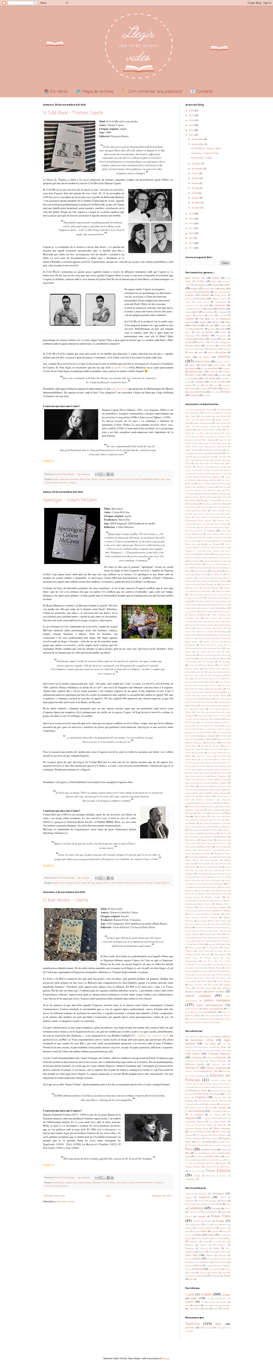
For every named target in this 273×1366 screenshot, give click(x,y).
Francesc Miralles (211, 587)
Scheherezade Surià (212, 934)
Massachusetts (219, 1244)
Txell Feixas (208, 961)
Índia (191, 1279)
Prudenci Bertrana (203, 900)
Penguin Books (146, 479)
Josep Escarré (202, 715)
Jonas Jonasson (207, 702)
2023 (191, 125)
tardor (198, 385)
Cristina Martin (202, 537)
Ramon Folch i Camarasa (152, 1182)
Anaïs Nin (223, 440)
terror (215, 385)
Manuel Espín (190, 779)
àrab (224, 1308)
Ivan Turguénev (191, 661)
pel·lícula (135, 479)
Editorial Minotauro (219, 1090)
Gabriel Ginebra (191, 604)
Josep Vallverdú (214, 726)
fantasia (215, 322)
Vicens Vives (195, 1171)
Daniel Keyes (190, 544)
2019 (191, 218)
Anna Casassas (214, 453)
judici (224, 339)
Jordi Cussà (199, 709)
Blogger (165, 1358)
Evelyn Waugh (204, 578)
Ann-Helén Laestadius (212, 449)
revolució (223, 375)
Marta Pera (131, 882)
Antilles (223, 1197)
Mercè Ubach (212, 829)
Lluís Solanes (200, 766)
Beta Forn (202, 490)
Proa (188, 1148)
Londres (226, 1238)
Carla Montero (207, 504)
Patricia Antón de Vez (218, 877)
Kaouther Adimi (191, 739)
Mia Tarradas (190, 836)
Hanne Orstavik (191, 635)
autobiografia (203, 291)
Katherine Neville (223, 739)
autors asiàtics (216, 991)
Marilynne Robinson (206, 803)
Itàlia (198, 1234)
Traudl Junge (191, 958)
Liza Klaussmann (215, 762)
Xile (196, 1276)
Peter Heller (206, 894)
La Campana (196, 1114)
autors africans (195, 991)
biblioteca (189, 298)
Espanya (201, 1216)
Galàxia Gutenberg (192, 1104)
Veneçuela (203, 1272)
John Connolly (221, 699)
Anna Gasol (197, 456)
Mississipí (189, 1248)
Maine (224, 1241)
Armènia (201, 1200)
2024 (191, 120)
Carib (228, 1204)
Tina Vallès (218, 951)
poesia (204, 364)
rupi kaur (226, 1012)
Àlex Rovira (224, 1015)
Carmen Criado (214, 514)
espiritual (189, 318)
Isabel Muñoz (221, 655)
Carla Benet (193, 503)
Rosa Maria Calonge (219, 921)
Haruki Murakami (205, 638)
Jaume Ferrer (225, 672)
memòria (223, 345)
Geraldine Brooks (207, 611)
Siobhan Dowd (200, 941)
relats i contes (195, 374)
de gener (196, 207)
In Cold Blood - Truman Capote (73, 113)
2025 (191, 115)
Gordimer (192, 625)
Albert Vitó (190, 426)
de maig (196, 187)
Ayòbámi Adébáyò (209, 480)
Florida (208, 1221)
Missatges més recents (54, 1195)
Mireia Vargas (206, 843)
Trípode (223, 1163)
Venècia (213, 1272)
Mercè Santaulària (196, 830)
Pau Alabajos (197, 884)
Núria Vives (204, 867)
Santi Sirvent (215, 927)
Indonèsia (223, 1228)
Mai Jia (203, 776)
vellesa (227, 391)
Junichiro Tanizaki (207, 735)
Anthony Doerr (203, 466)
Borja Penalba (208, 497)
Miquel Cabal (207, 840)
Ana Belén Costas (202, 436)
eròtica (211, 315)
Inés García (201, 651)
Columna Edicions (219, 1053)
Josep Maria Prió (207, 722)
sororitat (221, 381)
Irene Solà (215, 651)
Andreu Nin (207, 443)
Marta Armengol (195, 809)
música (211, 352)
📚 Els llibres (56, 91)
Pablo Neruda (201, 877)
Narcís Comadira (211, 860)
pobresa (192, 365)
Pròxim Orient (220, 1262)
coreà (216, 1298)
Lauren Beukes (191, 759)
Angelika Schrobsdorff (217, 446)
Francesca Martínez (196, 594)
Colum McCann (88, 882)
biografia (201, 298)
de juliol (196, 178)
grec (202, 1302)
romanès (191, 1308)
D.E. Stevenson (191, 541)
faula (228, 322)
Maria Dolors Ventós (217, 793)
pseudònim (211, 1011)
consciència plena (192, 305)
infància (189, 338)
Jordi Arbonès (205, 705)
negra (187, 356)
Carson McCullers (202, 517)
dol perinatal (208, 312)
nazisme (222, 352)
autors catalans (198, 995)
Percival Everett (191, 894)
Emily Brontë (216, 567)
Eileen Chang (193, 561)
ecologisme (222, 312)
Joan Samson (200, 692)
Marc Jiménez (220, 782)
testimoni (192, 388)
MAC (218, 1324)
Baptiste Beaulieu (205, 483)
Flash (225, 1101)
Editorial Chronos (211, 1084)
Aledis (196, 1036)
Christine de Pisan (202, 524)
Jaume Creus (212, 672)
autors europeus (66, 882)
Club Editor (192, 1053)
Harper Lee (189, 638)
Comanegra (196, 1057)
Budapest (207, 1204)
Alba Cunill (190, 416)
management (224, 342)
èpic (205, 395)
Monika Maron (191, 850)
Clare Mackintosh (207, 527)
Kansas (95, 479)
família (202, 322)
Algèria (188, 1197)
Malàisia (203, 1245)
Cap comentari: (84, 474)
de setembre (197, 168)
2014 (191, 242)
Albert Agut (190, 419)
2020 (191, 213)
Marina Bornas (223, 803)
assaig (222, 288)
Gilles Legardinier (219, 614)
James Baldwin (208, 665)
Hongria (188, 1227)
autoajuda (189, 291)
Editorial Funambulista (203, 1087)
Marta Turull (216, 816)
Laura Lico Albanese (204, 756)
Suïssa (211, 1269)
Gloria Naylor (215, 621)
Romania (188, 1265)
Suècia (198, 1269)
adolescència (58, 1182)
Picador (199, 1142)
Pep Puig (212, 890)
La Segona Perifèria (210, 1118)
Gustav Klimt (190, 631)
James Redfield (224, 665)
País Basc (210, 1258)
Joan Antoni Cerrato (196, 685)
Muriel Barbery (194, 857)
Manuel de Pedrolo (207, 779)
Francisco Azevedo (193, 597)
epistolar (200, 315)
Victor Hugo (216, 964)
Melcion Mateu (191, 826)
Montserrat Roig (202, 853)
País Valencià (222, 1258)
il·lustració (221, 335)
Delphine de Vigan (193, 551)
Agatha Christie (206, 409)
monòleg (226, 349)
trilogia (202, 391)
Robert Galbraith (212, 914)
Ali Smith (217, 429)
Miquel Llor (222, 840)
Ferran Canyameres (203, 581)
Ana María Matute (205, 439)
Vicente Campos (201, 964)
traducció (226, 388)
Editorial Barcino (192, 1084)
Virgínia (188, 1276)
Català (77, 882)
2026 (191, 110)
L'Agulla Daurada (217, 1107)
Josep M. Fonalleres (219, 715)
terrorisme (226, 385)
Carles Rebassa (191, 507)
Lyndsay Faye (208, 773)
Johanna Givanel (191, 699)
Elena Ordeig (222, 561)
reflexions (213, 371)
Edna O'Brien (203, 557)
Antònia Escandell (203, 473)
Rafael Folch (218, 900)
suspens (188, 385)
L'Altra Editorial (117, 882)
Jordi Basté (218, 705)
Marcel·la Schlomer (220, 786)
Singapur (209, 1265)
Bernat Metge (203, 1047)
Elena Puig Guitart (193, 564)
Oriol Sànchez (202, 873)
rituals (187, 378)
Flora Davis (225, 584)
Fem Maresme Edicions (208, 1101)
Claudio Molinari (195, 530)
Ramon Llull (203, 907)
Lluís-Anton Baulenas (218, 766)
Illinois (212, 1227)
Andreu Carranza (192, 443)
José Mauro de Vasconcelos (206, 729)
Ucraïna (191, 1272)
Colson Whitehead (193, 534)
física (187, 329)
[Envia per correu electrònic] (97, 474)
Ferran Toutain (191, 584)
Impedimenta (225, 1104)
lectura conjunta (106, 479)
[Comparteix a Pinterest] (112, 474)
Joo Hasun (192, 705)
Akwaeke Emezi (192, 412)
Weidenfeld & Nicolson (216, 1175)
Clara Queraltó (191, 527)
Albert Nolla (205, 419)
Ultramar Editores (212, 1166)
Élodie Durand (209, 1019)
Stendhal (211, 944)
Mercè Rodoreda (222, 826)
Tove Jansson (220, 954)
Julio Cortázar (190, 736)
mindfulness (190, 349)
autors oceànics (192, 1008)
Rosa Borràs (202, 921)
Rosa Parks (189, 924)
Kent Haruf (212, 742)
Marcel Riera (204, 786)
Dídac (219, 1327)
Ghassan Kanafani (197, 614)
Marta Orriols (215, 813)
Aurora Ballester (212, 476)
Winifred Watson (204, 978)
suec (206, 1308)
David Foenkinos (204, 547)
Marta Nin (201, 813)
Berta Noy (189, 490)
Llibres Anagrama (221, 1128)
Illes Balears (201, 1228)
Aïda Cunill (225, 480)
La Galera (215, 1114)
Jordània (224, 1235)
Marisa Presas (209, 806)
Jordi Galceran (216, 709)
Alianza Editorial (222, 1036)
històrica (209, 332)
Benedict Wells (191, 487)
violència (72, 482)
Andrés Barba (221, 443)
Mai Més (192, 1131)
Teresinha (189, 1327)
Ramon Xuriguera (192, 910)
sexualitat (199, 381)
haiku (198, 332)
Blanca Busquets (221, 494)
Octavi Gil (216, 866)
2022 (191, 130)
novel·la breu (134, 1182)
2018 (191, 223)
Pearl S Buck (225, 887)
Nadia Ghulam (221, 857)
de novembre (198, 144)
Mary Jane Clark (206, 823)
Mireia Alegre (191, 843)
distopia (188, 312)
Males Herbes (205, 1131)
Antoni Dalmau (220, 466)
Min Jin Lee (190, 840)
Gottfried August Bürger (209, 625)
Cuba (206, 1212)
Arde (224, 1043)
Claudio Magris (224, 527)
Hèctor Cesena (217, 645)
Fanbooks (189, 1100)
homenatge (189, 335)
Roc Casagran (211, 917)
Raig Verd (198, 1153)
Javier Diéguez (194, 675)
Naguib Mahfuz (192, 860)
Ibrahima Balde (201, 648)
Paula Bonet (197, 887)
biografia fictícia (219, 298)
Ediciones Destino (194, 1064)
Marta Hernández (214, 810)
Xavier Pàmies (223, 981)
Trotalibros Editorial (205, 1163)
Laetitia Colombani (215, 749)
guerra (222, 328)
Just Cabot (223, 736)
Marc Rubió (190, 786)
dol (197, 311)
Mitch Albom (206, 846)
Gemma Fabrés (191, 608)
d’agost (195, 173)
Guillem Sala (221, 628)
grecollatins (198, 1012)
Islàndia (215, 1231)
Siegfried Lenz (216, 937)
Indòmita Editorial (196, 1107)
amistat (68, 1182)
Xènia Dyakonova (196, 984)
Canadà (218, 1203)
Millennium (222, 836)
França (220, 1221)
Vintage (197, 1175)
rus (199, 1308)
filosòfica (223, 325)
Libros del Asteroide (216, 1125)
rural (196, 378)
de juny (195, 183)
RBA (187, 1152)
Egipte (224, 1211)
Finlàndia (197, 1221)
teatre (206, 385)
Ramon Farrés (204, 904)
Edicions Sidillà (191, 1071)
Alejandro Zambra (208, 426)
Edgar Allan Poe (220, 554)
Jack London (193, 665)
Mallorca (189, 1244)
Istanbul (188, 1235)
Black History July (195, 277)
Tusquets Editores (193, 1166)
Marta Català (206, 1327)
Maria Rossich (205, 796)
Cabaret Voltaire (191, 1050)
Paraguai (188, 1258)
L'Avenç (214, 1111)
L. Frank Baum (199, 749)
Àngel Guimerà (194, 1019)
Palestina (149, 882)
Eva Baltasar (216, 574)
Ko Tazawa (214, 745)
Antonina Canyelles (211, 470)
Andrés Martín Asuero (194, 446)
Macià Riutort (190, 776)
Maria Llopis (190, 796)
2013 (191, 247)
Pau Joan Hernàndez (214, 883)
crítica (210, 308)
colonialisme (220, 302)
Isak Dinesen (221, 658)
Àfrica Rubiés (194, 1015)
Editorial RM (190, 1094)
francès (124, 1182)
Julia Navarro (221, 732)
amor (75, 1182)
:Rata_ (187, 1036)
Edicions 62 (192, 1067)
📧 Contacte (201, 91)
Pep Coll (191, 890)
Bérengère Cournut (208, 500)
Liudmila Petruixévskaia (195, 762)
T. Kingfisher (213, 947)
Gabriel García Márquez (218, 601)
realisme (226, 368)
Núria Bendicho (220, 863)
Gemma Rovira (206, 608)
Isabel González (206, 655)
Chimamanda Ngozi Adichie (198, 520)
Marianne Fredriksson (205, 799)
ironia (213, 338)
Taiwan (227, 1269)
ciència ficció (202, 302)
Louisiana (193, 1241)
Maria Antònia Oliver (212, 789)
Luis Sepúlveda (224, 769)
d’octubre (196, 163)
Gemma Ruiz (221, 608)
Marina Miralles (194, 806)
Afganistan (189, 1193)
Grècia (207, 1224)
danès (224, 1298)
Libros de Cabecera (193, 1125)
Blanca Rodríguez (192, 497)
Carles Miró (221, 503)
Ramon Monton (219, 907)
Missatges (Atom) (66, 1201)
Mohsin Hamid (221, 846)
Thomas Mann (203, 951)
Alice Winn (199, 433)
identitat (99, 882)
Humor (215, 277)
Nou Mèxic (223, 1251)
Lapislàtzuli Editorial (194, 1121)
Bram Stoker (222, 497)
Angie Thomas (191, 449)
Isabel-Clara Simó (205, 658)
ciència (188, 302)
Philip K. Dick (221, 894)
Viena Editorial (60, 1185)
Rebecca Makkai (222, 910)
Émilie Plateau (224, 1019)
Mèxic (216, 1248)
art (214, 288)
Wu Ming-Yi (221, 978)
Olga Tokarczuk (214, 870)
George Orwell (191, 611)
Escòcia (188, 1216)
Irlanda (203, 1231)
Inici (109, 1195)
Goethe (227, 621)
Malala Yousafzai (218, 776)
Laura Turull (222, 756)
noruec (206, 1305)
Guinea (216, 1224)
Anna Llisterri (190, 460)
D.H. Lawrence (206, 541)
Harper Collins (209, 1104)
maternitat (210, 345)
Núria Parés (190, 866)
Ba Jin (191, 483)
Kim (203, 746)
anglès (56, 479)
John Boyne (207, 698)
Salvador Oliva (201, 927)
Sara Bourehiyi (202, 931)
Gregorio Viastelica (204, 628)
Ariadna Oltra (221, 473)
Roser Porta (202, 924)
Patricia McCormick (213, 880)
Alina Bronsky (215, 433)
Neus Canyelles (204, 863)
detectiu (221, 308)
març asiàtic (194, 345)
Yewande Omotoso (204, 988)
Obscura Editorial (193, 1138)
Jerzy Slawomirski (201, 678)
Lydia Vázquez (193, 773)
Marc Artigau (190, 783)
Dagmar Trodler (221, 541)
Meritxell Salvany (208, 833)
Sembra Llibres (213, 1156)
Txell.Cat (63, 482)
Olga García (199, 870)
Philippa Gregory (192, 897)
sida (211, 382)
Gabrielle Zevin (221, 604)
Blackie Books (219, 1047)
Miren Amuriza (191, 846)
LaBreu (224, 1118)
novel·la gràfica (223, 361)
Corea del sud (194, 1211)
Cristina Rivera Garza (219, 537)
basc (208, 1298)
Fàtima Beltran (200, 601)
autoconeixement (220, 292)
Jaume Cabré (199, 672)
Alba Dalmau (206, 416)
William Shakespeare (203, 974)
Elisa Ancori (211, 564)
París (198, 1258)
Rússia (198, 1265)
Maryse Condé (221, 823)
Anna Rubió (217, 460)
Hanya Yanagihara (220, 635)
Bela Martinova (221, 483)
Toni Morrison (202, 954)
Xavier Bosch (206, 981)
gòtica (187, 332)
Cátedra (210, 1057)
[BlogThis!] (101, 474)
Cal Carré (206, 1050)
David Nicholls (221, 547)
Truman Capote (51, 482)
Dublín (214, 1211)
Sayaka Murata (192, 934)
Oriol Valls (216, 873)
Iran (187, 1231)
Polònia (206, 1262)
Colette (112, 1182)
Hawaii (224, 1224)
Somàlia (220, 1265)
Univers (226, 1166)
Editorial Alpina (218, 1080)
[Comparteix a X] (105, 474)
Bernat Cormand (207, 486)
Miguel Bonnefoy (206, 836)
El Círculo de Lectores (209, 1093)
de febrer (196, 202)
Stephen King (224, 944)
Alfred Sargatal (203, 429)
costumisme (219, 305)
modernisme (213, 349)
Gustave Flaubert (207, 631)
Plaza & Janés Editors (218, 1145)
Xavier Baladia (191, 981)
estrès (213, 319)
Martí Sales (217, 820)
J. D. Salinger (207, 661)
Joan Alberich (224, 682)
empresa (188, 315)
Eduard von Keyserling (221, 557)
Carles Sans (204, 507)
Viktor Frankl (198, 968)
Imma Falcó (216, 648)
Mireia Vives (221, 843)
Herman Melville (211, 641)
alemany (226, 1294)
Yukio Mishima (223, 988)
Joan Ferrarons (199, 689)
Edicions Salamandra (216, 1067)
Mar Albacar (222, 779)
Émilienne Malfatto (195, 1022)
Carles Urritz (217, 507)
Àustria (226, 1275)
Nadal (214, 281)
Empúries (200, 1097)
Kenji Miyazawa (195, 742)
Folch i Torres (193, 588)
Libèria (216, 1238)
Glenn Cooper (201, 621)
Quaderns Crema (209, 1149)
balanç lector (220, 295)
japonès (197, 1305)
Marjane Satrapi (224, 806)
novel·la (126, 479)
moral (191, 352)
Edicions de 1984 (209, 1070)
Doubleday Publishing (194, 1061)
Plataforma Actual (223, 1142)
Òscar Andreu (211, 1022)
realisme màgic (196, 371)
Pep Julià (201, 890)
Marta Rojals (200, 816)
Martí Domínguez (201, 820)
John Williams (191, 702)
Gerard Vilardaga (223, 611)
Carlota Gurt (216, 510)
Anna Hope (222, 456)
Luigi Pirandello (207, 769)
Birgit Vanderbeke (205, 494)
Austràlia (213, 1200)
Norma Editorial (219, 1135)
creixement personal (194, 308)
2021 (191, 134)
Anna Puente (205, 460)
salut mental (209, 378)
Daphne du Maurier (210, 544)
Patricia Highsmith (192, 880)
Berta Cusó (223, 487)
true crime (165, 479)
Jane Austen (193, 668)
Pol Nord (196, 1262)
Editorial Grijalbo (223, 1087)
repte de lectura (119, 388)
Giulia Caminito (211, 618)
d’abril (195, 192)
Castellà (189, 1294)
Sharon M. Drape (200, 937)
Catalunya (195, 1207)
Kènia (208, 1238)
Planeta (208, 1141)
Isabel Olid (190, 658)
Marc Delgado (204, 783)
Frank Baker (212, 598)
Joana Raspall (201, 695)
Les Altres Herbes (217, 1121)
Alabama (202, 1193)
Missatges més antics (162, 1195)
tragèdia (191, 391)
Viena (224, 1272)
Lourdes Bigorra (191, 769)
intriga (201, 338)
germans (211, 328)
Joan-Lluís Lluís (215, 692)
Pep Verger (223, 890)
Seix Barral (198, 1156)
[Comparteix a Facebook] (108, 474)
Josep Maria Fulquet (212, 719)
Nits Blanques (202, 1135)
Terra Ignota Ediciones (214, 1160)
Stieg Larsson (195, 947)
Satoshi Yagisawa (219, 931)
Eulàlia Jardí (200, 574)
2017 (191, 228)
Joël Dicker (225, 729)
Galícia (188, 1224)
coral (205, 305)
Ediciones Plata (219, 1064)
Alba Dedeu (220, 416)
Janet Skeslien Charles (213, 668)
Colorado (216, 1208)
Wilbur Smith (216, 971)
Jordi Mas (200, 712)
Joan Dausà (213, 685)
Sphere (198, 1160)
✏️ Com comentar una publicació (152, 91)
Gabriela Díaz (206, 604)
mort (201, 352)
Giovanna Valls (192, 618)
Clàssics (211, 530)
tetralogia (203, 388)
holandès (211, 1302)
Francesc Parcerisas (202, 591)
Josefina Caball (215, 712)
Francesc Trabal (223, 591)
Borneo (188, 1204)
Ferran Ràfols (220, 581)
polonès (215, 1305)
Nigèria (201, 1251)
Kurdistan (199, 1238)
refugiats (226, 371)
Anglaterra (204, 1197)
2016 (191, 233)
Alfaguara (206, 1036)
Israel (106, 882)
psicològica (190, 368)
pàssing (204, 368)
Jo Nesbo (211, 681)
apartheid (206, 288)
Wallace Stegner (202, 971)
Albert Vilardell (221, 423)
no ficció (118, 479)
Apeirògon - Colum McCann (70, 500)
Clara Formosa (220, 524)
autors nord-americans (69, 479)
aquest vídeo (121, 367)
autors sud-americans (213, 1008)
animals (194, 288)
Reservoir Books (211, 1153)
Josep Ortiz (199, 726)
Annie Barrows (215, 463)
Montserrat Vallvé (222, 853)
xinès (216, 1308)
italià (187, 1305)
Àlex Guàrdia (210, 1015)
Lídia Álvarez (222, 773)
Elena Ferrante (208, 561)
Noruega (212, 1251)
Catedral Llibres (220, 1050)
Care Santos (225, 500)
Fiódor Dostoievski (208, 584)
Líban (205, 1241)
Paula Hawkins (211, 887)
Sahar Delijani (216, 924)
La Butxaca (225, 1111)
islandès (223, 1302)
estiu (118, 1182)
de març (196, 197)
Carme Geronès (199, 514)
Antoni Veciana (191, 470)
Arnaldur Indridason (193, 477)
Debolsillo (221, 1057)
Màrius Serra (208, 857)
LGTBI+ (200, 281)
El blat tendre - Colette (65, 900)
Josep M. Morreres (192, 719)
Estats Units (85, 479)
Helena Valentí (221, 638)
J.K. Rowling (224, 661)
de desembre (198, 139)
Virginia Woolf (214, 967)
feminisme (195, 325)
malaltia (213, 342)
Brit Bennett (190, 500)
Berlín (224, 1200)
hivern (223, 332)
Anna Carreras (198, 453)
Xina (204, 1275)
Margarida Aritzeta (192, 789)
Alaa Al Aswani (209, 413)
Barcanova (189, 1047)
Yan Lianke (213, 984)
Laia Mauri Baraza (215, 752)
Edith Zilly (189, 557)
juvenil (188, 342)
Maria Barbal (200, 793)
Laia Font (199, 752)
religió (157, 882)
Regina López (194, 914)
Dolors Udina (203, 554)
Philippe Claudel (212, 897)
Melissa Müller (206, 826)
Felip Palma (218, 578)
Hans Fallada (205, 635)
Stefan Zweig (198, 944)
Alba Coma (223, 413)
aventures (189, 295)
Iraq (194, 1231)
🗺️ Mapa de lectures (95, 91)
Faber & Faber (220, 1097)
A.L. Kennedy (190, 409)
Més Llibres (221, 1131)
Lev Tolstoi (222, 759)
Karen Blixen (206, 739)
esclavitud (222, 315)
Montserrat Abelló (209, 850)
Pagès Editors (212, 1138)
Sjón (211, 941)
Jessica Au (216, 678)
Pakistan (209, 1255)
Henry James (191, 641)
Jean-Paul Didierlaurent (213, 675)
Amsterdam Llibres (202, 1040)
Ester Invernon (200, 571)
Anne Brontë (200, 463)
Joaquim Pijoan (219, 695)
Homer (203, 645)
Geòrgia (197, 1224)
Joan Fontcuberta (215, 688)
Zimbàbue (214, 1275)
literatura (201, 342)
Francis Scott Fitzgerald (217, 594)
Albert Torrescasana (202, 423)
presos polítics (219, 365)
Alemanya (218, 1193)
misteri (201, 349)
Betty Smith (216, 490)
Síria (219, 1269)
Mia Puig (223, 833)
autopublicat (190, 1179)
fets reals (209, 325)
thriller (157, 479)
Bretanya (97, 1182)
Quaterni (224, 1149)
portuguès (226, 1305)
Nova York (191, 1255)
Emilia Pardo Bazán (200, 567)
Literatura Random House (196, 1128)
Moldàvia (204, 1248)
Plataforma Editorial (196, 1145)
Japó (210, 1234)
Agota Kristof (222, 409)
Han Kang (222, 631)
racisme (213, 368)
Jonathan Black (224, 702)
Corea (227, 1208)
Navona (188, 1135)
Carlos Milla (201, 510)
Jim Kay (200, 682)
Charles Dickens (220, 517)
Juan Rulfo (207, 732)
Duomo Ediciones (217, 1060)
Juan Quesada (193, 732)
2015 (191, 237)
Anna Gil (209, 456)
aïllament (205, 295)
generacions (198, 328)
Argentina (189, 1200)
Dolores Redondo (213, 551)
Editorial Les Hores (197, 1090)
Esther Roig (216, 571)
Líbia (215, 1241)
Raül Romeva (207, 910)
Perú (187, 1262)
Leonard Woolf (207, 759)
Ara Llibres (210, 1043)
